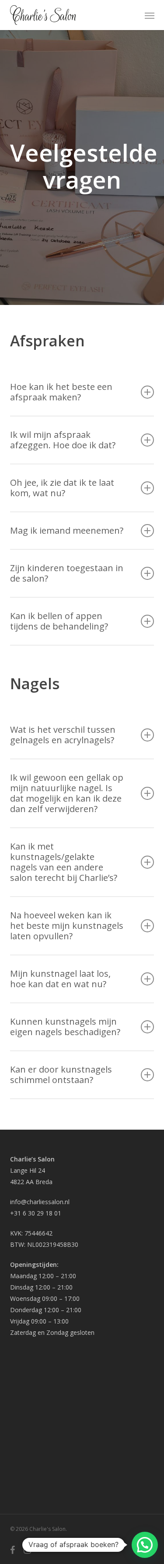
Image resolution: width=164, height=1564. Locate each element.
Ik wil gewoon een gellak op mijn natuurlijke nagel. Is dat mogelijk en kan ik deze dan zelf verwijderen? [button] (66, 793)
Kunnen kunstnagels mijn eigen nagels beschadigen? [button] (65, 1027)
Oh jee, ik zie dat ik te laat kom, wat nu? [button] (62, 488)
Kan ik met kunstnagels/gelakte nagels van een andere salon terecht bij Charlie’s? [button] (63, 862)
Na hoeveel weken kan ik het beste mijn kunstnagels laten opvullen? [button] (66, 925)
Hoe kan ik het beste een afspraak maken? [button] (61, 392)
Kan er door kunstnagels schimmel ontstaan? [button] (61, 1074)
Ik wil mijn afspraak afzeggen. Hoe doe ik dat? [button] (62, 440)
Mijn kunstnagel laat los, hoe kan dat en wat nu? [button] (60, 979)
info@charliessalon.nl (40, 1202)
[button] (149, 15)
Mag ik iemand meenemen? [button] (66, 530)
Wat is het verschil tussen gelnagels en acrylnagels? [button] (62, 735)
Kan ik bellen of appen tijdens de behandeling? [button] (59, 621)
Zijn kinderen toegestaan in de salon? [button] (66, 573)
